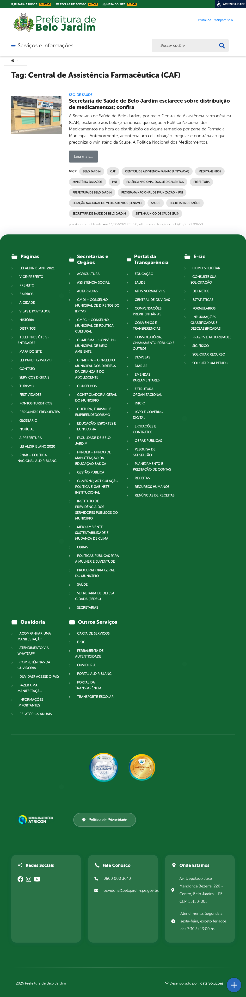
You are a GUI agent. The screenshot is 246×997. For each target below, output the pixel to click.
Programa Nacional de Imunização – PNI (152, 192)
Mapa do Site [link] (121, 4)
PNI (114, 182)
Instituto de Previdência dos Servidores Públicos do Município (96, 509)
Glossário (28, 420)
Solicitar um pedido (210, 363)
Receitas (142, 478)
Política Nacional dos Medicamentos (155, 182)
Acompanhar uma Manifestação (34, 636)
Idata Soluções (211, 983)
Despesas (142, 357)
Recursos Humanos (152, 487)
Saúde (82, 584)
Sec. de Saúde (80, 95)
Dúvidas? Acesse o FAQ (39, 676)
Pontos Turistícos (35, 403)
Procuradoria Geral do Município (95, 573)
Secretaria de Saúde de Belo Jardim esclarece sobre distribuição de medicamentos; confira (149, 104)
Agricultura (88, 274)
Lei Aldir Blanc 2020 (37, 446)
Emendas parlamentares (146, 377)
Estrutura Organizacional (147, 391)
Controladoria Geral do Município (96, 397)
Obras (82, 547)
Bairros (26, 294)
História (26, 320)
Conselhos (87, 386)
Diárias (141, 366)
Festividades (30, 394)
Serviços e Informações (45, 45)
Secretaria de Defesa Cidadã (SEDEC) (94, 596)
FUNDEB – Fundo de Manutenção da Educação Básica (93, 458)
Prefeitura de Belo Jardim (92, 192)
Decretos (200, 291)
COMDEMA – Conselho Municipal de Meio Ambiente (95, 345)
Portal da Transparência (88, 685)
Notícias (26, 429)
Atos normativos (150, 291)
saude (155, 203)
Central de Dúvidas (152, 300)
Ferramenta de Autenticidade (89, 653)
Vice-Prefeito (31, 277)
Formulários (203, 308)
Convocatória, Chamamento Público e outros (153, 342)
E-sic (81, 642)
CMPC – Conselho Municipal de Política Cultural (94, 325)
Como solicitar (206, 268)
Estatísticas (202, 300)
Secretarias (87, 607)
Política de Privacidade (108, 820)
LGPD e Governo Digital (148, 415)
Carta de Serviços (93, 633)
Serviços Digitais (34, 377)
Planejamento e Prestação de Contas (152, 466)
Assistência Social (93, 282)
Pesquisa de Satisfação (144, 452)
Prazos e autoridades (211, 337)
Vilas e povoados (34, 311)
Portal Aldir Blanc (94, 674)
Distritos (27, 328)
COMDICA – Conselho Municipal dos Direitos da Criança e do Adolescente (95, 368)
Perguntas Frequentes (39, 412)
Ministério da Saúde (88, 182)
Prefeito (26, 285)
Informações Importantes (30, 702)
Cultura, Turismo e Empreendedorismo (93, 412)
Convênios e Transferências (146, 325)
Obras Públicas (148, 441)
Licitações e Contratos (144, 429)
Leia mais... (83, 156)
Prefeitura (201, 182)
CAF (113, 171)
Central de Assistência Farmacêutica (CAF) (157, 171)
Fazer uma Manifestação (30, 688)
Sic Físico (200, 346)
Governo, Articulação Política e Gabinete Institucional (96, 486)
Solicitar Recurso (208, 354)
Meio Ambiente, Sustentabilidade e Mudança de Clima (92, 532)
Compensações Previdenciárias (147, 311)
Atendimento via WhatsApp (33, 650)
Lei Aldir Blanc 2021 (37, 268)
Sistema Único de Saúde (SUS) (156, 213)
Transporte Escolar (95, 697)
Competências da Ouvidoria (34, 665)
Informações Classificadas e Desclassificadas (206, 322)
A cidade (27, 302)
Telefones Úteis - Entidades (33, 340)
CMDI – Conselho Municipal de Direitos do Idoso (97, 305)
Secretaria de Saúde (185, 203)
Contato (27, 369)
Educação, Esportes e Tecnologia (95, 426)
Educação (144, 274)
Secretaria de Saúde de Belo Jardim (99, 213)
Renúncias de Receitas (154, 495)
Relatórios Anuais (35, 714)
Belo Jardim (92, 171)
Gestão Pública (90, 472)
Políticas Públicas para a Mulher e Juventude (97, 558)
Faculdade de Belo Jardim (93, 440)
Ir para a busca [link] (31, 4)
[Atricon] (36, 819)
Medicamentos (210, 171)
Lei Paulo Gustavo (35, 360)
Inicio (140, 403)
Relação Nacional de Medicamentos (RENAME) (107, 203)
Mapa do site (30, 351)
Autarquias (87, 291)
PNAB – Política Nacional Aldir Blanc (37, 458)
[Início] (12, 60)
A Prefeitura (30, 438)
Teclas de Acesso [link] (78, 4)
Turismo (26, 386)
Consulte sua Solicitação (203, 279)
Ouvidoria (86, 665)
